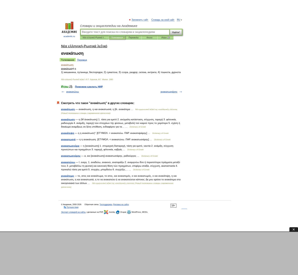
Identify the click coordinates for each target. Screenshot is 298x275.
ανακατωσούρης (71, 155)
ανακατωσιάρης (169, 91)
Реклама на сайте (121, 204)
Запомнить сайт (140, 20)
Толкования (117, 37)
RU (178, 20)
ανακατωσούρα (70, 145)
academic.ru (69, 36)
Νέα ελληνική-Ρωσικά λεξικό (94, 37)
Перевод (82, 59)
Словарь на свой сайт (162, 20)
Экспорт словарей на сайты (73, 212)
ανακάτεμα (67, 175)
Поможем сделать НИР (89, 86)
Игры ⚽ (165, 37)
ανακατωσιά (68, 139)
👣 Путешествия (71, 207)
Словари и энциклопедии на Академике (108, 26)
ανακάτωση (68, 109)
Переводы (133, 37)
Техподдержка (106, 204)
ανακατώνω (72, 91)
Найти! (176, 32)
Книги (149, 37)
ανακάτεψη (67, 133)
